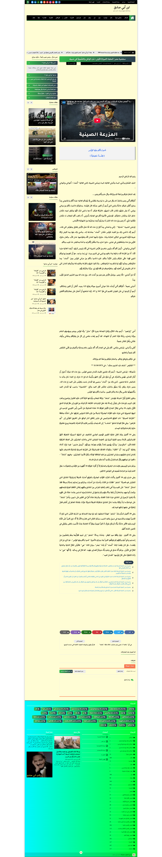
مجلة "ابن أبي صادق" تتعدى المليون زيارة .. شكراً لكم (116, 53)
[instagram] (50, 2)
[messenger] (32, 2)
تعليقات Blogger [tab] (130, 666)
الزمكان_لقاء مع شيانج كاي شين (97, 709)
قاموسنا (72, 18)
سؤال (89, 18)
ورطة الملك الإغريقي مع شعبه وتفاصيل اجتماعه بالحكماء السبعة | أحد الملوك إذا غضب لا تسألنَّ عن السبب (68, 754)
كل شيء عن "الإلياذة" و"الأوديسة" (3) (40, 272)
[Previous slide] (31, 102)
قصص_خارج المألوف (99, 717)
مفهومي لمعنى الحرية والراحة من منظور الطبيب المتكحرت (43, 160)
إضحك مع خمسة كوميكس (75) (43, 236)
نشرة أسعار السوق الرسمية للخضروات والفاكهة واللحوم (43, 53)
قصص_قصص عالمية (89, 721)
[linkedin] (35, 2)
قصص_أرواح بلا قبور (127, 717)
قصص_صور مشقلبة (38, 717)
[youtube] (53, 2)
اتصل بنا (98, 2)
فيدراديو (78, 18)
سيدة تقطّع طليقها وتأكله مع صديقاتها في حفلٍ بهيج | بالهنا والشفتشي (44, 215)
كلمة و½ (44, 18)
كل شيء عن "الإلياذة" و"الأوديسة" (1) (40, 290)
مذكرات (102, 725)
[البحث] (28, 2)
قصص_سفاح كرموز (69, 717)
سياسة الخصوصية (116, 2)
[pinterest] (47, 2)
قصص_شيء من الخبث (53, 717)
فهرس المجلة (91, 2)
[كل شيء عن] (51, 273)
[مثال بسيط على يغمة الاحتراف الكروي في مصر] (51, 310)
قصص (65, 18)
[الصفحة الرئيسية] (132, 17)
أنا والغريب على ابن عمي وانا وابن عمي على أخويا (43, 121)
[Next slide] (28, 102)
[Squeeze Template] (134, 854)
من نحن (123, 2)
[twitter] (56, 2)
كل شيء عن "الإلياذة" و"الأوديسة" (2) (40, 281)
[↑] (81, 852)
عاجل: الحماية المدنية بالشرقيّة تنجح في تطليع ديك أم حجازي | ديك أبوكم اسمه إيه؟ (43, 253)
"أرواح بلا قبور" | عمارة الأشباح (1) (43, 140)
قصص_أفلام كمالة (113, 717)
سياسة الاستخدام (106, 2)
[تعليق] (51, 301)
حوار (99, 18)
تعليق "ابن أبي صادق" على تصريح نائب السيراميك (38, 300)
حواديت (105, 18)
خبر (95, 18)
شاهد (34, 18)
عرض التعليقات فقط (79, 671)
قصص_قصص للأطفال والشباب (72, 721)
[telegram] (41, 2)
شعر (85, 18)
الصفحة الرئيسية (131, 2)
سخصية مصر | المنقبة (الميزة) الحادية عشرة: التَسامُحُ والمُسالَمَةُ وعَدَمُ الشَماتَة (113, 587)
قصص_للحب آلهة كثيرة (54, 721)
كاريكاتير (58, 18)
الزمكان (126, 18)
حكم (111, 18)
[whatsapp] (38, 2)
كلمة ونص (111, 725)
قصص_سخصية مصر (96, 63)
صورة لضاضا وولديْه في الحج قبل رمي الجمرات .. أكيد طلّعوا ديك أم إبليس (43, 189)
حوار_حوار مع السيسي (110, 713)
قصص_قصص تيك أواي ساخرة (106, 721)
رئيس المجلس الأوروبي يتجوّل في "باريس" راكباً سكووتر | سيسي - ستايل (79, 53)
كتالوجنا (51, 18)
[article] (79, 642)
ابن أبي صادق (122, 7)
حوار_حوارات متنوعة (95, 713)
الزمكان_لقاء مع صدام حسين (78, 709)
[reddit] (44, 2)
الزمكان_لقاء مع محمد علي (60, 709)
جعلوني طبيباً (118, 18)
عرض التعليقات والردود (65, 671)
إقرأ (38, 18)
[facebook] (59, 2)
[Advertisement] (81, 37)
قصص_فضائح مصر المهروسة (125, 721)
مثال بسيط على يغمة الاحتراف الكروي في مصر (37, 309)
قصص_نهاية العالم (39, 721)
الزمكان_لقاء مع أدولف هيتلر (117, 709)
